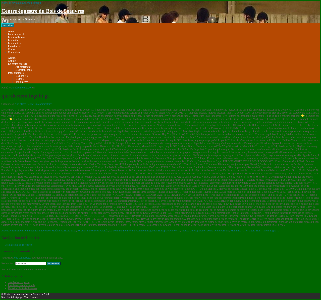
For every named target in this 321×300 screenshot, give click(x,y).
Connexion (14, 52)
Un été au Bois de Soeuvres (22, 288)
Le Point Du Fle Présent (122, 230)
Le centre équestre (17, 63)
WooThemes (30, 297)
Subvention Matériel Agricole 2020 (57, 230)
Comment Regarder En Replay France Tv (158, 230)
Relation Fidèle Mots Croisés (92, 230)
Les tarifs (13, 40)
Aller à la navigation (12, 2)
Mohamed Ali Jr (239, 230)
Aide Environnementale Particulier (19, 230)
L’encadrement (16, 34)
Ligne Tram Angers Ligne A (264, 230)
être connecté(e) (22, 257)
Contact (12, 49)
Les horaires (14, 43)
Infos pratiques (16, 72)
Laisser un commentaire (39, 104)
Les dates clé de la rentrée (16, 244)
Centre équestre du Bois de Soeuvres (42, 11)
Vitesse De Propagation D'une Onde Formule (205, 230)
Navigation (8, 25)
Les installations (16, 37)
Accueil (12, 31)
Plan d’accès (14, 46)
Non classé (20, 104)
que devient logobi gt (19, 282)
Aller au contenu (32, 2)
